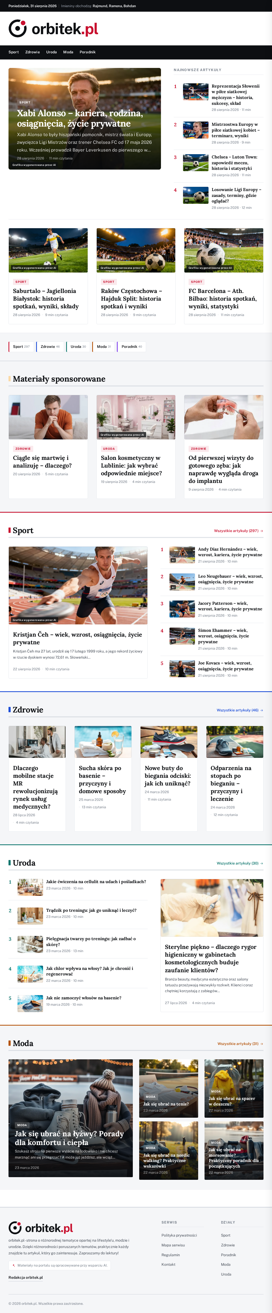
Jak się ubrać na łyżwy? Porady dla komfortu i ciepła (69, 1138)
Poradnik (88, 52)
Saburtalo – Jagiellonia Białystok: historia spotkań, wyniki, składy (46, 298)
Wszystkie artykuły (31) (238, 1044)
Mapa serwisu (173, 1245)
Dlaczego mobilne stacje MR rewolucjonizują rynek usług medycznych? (35, 787)
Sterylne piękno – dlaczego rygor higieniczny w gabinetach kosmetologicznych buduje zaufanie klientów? (211, 958)
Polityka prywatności (179, 1235)
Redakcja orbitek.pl (25, 1277)
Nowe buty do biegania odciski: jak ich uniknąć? (168, 775)
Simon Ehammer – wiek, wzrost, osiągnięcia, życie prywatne (223, 636)
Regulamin (171, 1255)
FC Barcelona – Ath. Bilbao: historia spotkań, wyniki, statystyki (223, 298)
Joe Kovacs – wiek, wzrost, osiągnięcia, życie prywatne (226, 665)
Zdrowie (32, 52)
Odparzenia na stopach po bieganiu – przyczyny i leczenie (231, 783)
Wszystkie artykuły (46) (238, 710)
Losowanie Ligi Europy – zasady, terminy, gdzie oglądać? (236, 195)
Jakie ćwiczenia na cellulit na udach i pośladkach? (96, 881)
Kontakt (168, 1264)
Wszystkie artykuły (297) (236, 531)
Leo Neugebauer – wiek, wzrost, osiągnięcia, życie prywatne (230, 579)
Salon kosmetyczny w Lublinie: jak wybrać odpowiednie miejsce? (131, 465)
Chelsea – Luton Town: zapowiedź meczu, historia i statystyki (234, 162)
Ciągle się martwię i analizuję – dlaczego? (42, 461)
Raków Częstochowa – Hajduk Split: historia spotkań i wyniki (131, 298)
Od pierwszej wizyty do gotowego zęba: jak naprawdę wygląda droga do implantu (223, 469)
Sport (13, 52)
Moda (68, 52)
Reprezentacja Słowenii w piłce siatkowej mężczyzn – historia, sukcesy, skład (236, 94)
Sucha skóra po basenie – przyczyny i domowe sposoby (102, 779)
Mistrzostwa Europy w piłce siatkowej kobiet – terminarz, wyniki (236, 130)
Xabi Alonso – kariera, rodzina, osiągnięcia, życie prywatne (80, 118)
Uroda (51, 52)
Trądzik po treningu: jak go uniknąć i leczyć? (91, 910)
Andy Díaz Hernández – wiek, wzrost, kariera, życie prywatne (230, 552)
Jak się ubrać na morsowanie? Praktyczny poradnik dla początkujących (234, 1157)
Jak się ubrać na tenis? (166, 1104)
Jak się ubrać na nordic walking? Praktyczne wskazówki (166, 1160)
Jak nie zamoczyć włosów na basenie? (83, 997)
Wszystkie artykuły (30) (238, 863)
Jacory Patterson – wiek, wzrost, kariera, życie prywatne (230, 606)
